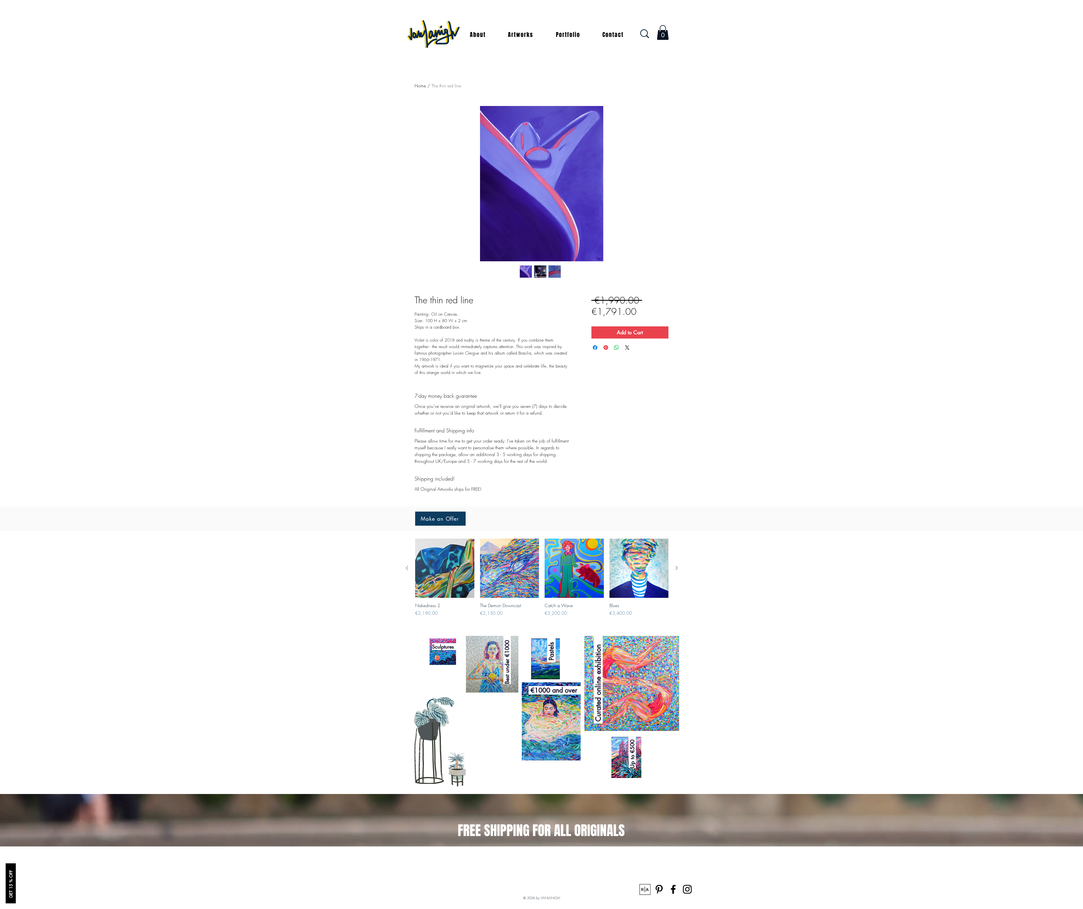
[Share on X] (627, 347)
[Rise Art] (645, 889)
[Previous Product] (407, 568)
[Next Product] (676, 568)
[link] (663, 32)
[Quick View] (444, 568)
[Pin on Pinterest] (605, 347)
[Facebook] (673, 889)
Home (420, 86)
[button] (478, 35)
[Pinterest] (659, 889)
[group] (542, 577)
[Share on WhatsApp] (616, 347)
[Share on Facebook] (595, 347)
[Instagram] (687, 889)
